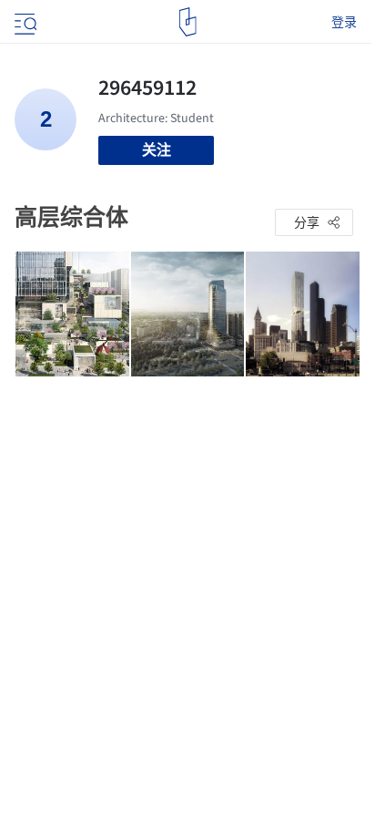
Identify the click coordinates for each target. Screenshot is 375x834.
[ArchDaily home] (188, 21)
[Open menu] (23, 22)
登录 (344, 21)
